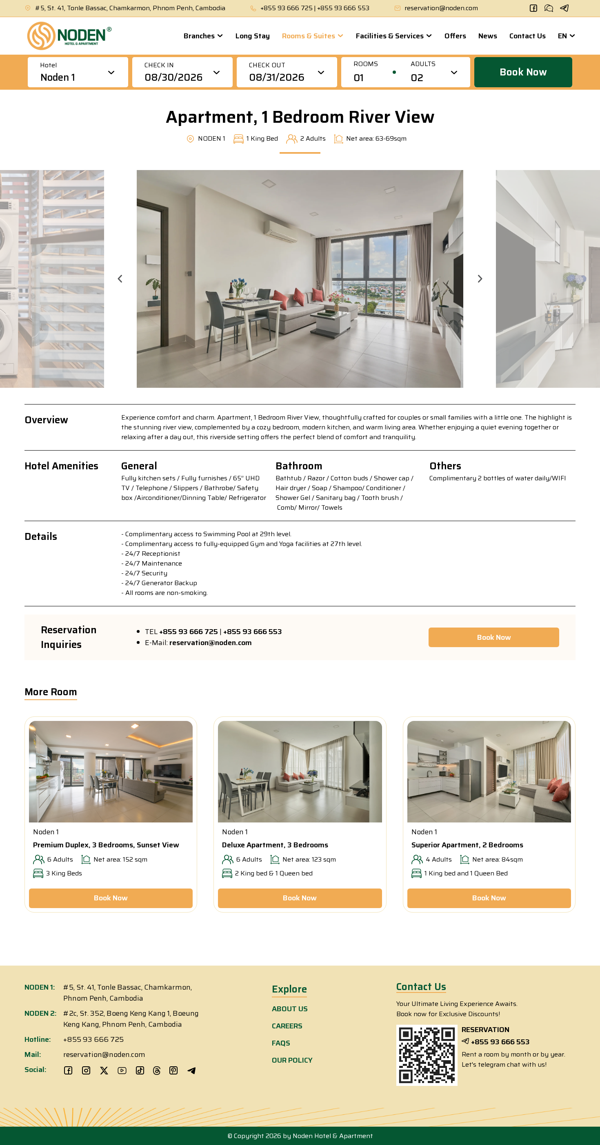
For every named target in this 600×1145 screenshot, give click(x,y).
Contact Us (527, 36)
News (487, 36)
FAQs (281, 1043)
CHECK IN (159, 65)
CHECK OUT (267, 65)
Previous (120, 278)
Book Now (523, 72)
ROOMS (365, 64)
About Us (290, 1009)
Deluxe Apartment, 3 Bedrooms (275, 845)
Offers (455, 36)
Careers (287, 1026)
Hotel (48, 65)
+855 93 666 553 (343, 8)
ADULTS (423, 64)
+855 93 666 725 (286, 8)
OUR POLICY (292, 1060)
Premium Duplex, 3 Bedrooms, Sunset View (106, 845)
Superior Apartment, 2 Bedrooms (467, 845)
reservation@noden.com (441, 8)
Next (480, 278)
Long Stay (253, 36)
